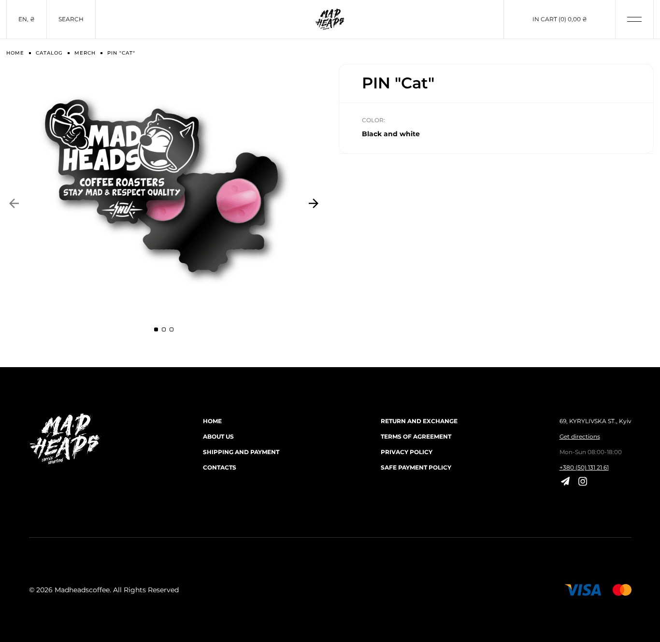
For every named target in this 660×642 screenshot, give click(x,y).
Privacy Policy (406, 452)
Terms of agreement (416, 436)
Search (71, 19)
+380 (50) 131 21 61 (584, 467)
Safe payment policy (416, 467)
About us (218, 436)
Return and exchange (419, 421)
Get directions (580, 436)
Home (212, 421)
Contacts (219, 467)
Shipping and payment (241, 452)
